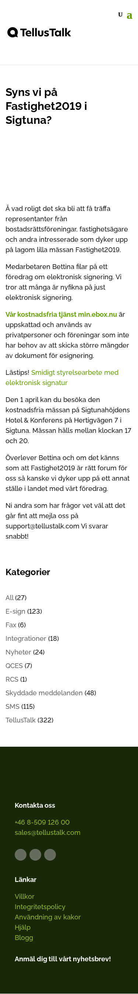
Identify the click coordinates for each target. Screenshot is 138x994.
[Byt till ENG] (111, 39)
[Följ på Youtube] (50, 855)
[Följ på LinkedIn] (20, 855)
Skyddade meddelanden (44, 693)
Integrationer (26, 638)
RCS (12, 679)
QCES (14, 666)
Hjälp (23, 927)
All (9, 598)
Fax (11, 625)
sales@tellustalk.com (48, 832)
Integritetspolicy (40, 907)
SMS (13, 706)
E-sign (15, 611)
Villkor (25, 896)
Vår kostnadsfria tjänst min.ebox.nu (61, 314)
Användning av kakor (48, 917)
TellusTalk (21, 720)
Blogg (24, 937)
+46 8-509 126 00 (42, 822)
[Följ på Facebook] (35, 855)
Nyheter (18, 652)
